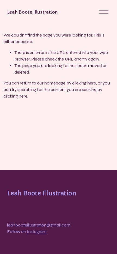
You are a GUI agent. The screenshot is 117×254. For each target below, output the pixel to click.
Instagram (37, 231)
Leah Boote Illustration (32, 12)
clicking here (84, 83)
